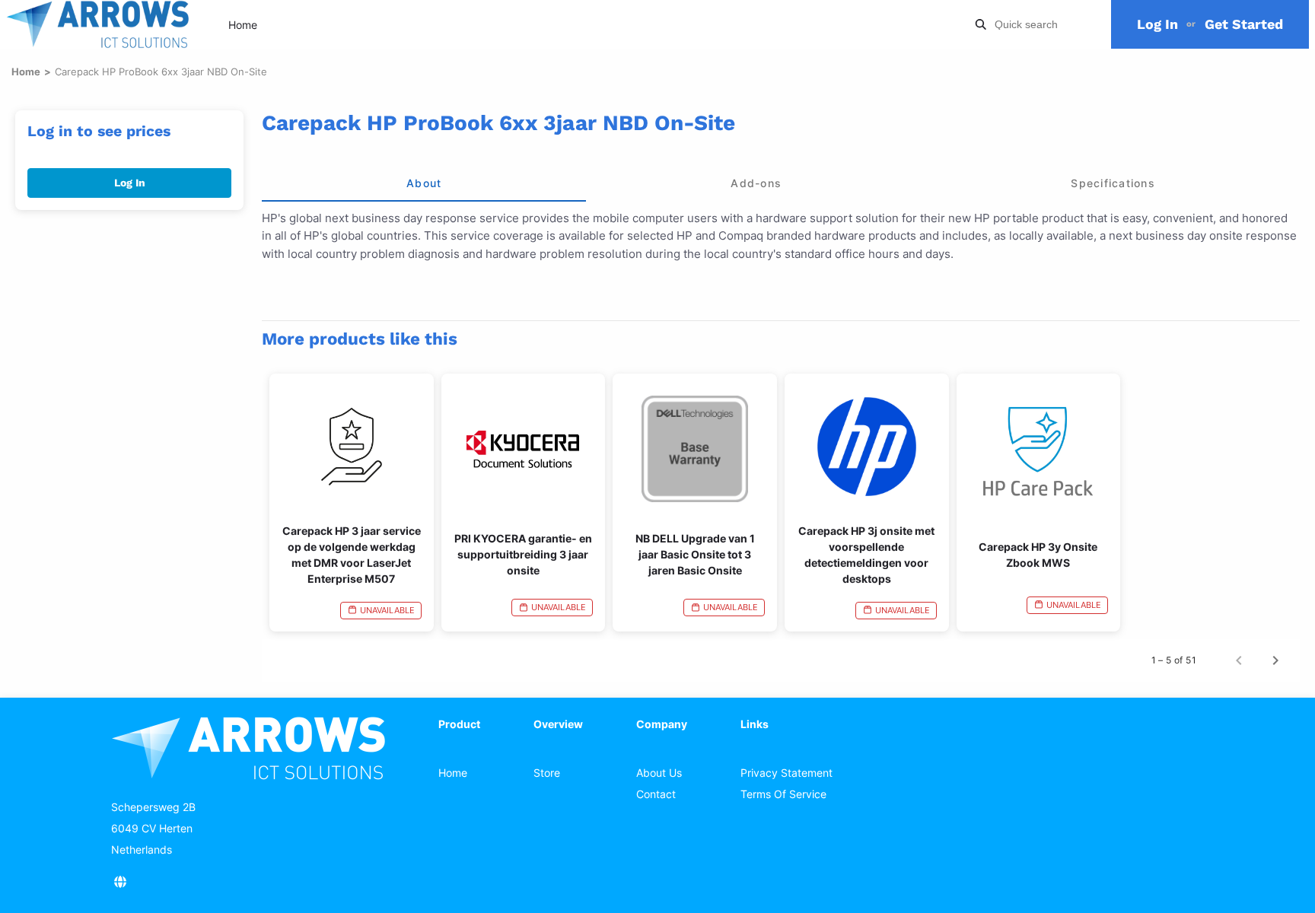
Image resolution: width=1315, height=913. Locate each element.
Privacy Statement (786, 772)
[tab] (424, 183)
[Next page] (1275, 660)
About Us (659, 772)
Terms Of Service (783, 793)
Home (242, 24)
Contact (656, 793)
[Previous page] (1239, 660)
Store (546, 772)
